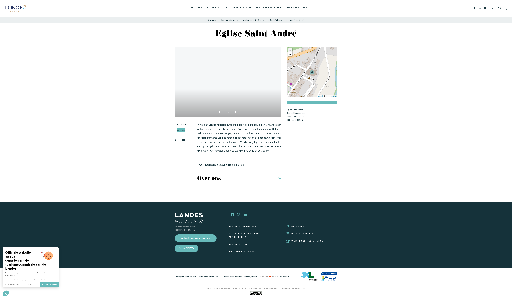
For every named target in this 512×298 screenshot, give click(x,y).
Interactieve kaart (242, 252)
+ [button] (290, 50)
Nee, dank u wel (12, 284)
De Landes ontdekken (205, 7)
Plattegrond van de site (185, 276)
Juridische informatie (208, 276)
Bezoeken (262, 20)
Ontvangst (212, 20)
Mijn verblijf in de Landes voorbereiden (253, 7)
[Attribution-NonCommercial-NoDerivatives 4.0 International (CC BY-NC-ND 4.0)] (256, 293)
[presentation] (221, 112)
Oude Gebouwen (277, 20)
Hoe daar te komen (295, 120)
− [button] (290, 54)
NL (493, 8)
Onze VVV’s (186, 248)
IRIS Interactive (281, 276)
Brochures (298, 226)
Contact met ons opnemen (196, 238)
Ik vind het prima (49, 284)
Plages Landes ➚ (302, 234)
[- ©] (228, 82)
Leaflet (320, 96)
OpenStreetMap (331, 96)
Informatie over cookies (231, 276)
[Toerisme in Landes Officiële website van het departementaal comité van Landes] (15, 8)
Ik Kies (30, 284)
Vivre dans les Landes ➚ (307, 241)
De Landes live (297, 7)
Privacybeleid (250, 276)
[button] (5, 293)
